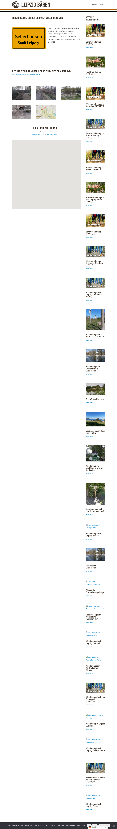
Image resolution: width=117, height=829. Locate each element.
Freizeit (94, 5)
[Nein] (114, 826)
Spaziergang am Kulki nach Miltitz (95, 432)
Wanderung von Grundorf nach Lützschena (93, 368)
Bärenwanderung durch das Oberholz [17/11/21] (94, 263)
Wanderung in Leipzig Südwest (95, 724)
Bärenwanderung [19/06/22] (93, 232)
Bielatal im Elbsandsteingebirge (95, 591)
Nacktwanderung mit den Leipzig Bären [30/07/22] (95, 199)
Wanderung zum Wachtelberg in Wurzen (93, 668)
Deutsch (94, 827)
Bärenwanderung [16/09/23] (93, 42)
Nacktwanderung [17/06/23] (93, 73)
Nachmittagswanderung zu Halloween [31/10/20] (95, 779)
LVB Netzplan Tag (38, 134)
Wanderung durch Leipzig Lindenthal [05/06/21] (94, 294)
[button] (49, 174)
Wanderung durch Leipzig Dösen (93, 805)
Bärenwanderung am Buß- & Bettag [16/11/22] (95, 135)
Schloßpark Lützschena (91, 566)
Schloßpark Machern (95, 399)
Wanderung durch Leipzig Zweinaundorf (26, 75)
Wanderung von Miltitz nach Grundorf (95, 335)
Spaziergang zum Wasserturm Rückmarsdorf (93, 616)
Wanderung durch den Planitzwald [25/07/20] (95, 699)
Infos (101, 5)
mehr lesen (89, 47)
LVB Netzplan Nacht (53, 134)
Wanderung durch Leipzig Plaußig (93, 534)
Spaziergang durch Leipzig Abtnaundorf (95, 510)
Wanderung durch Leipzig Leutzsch (93, 642)
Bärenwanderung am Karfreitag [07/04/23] (95, 105)
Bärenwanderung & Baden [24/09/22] (94, 168)
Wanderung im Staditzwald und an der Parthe (94, 468)
